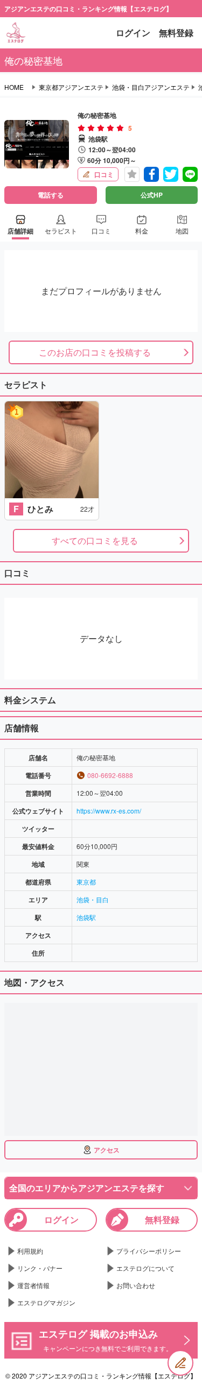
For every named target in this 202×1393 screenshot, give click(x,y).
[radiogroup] (101, 128)
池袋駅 (86, 917)
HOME (14, 87)
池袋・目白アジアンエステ (151, 87)
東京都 (86, 881)
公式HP (152, 195)
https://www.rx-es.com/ (108, 810)
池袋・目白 (92, 899)
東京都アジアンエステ (71, 87)
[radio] (82, 128)
